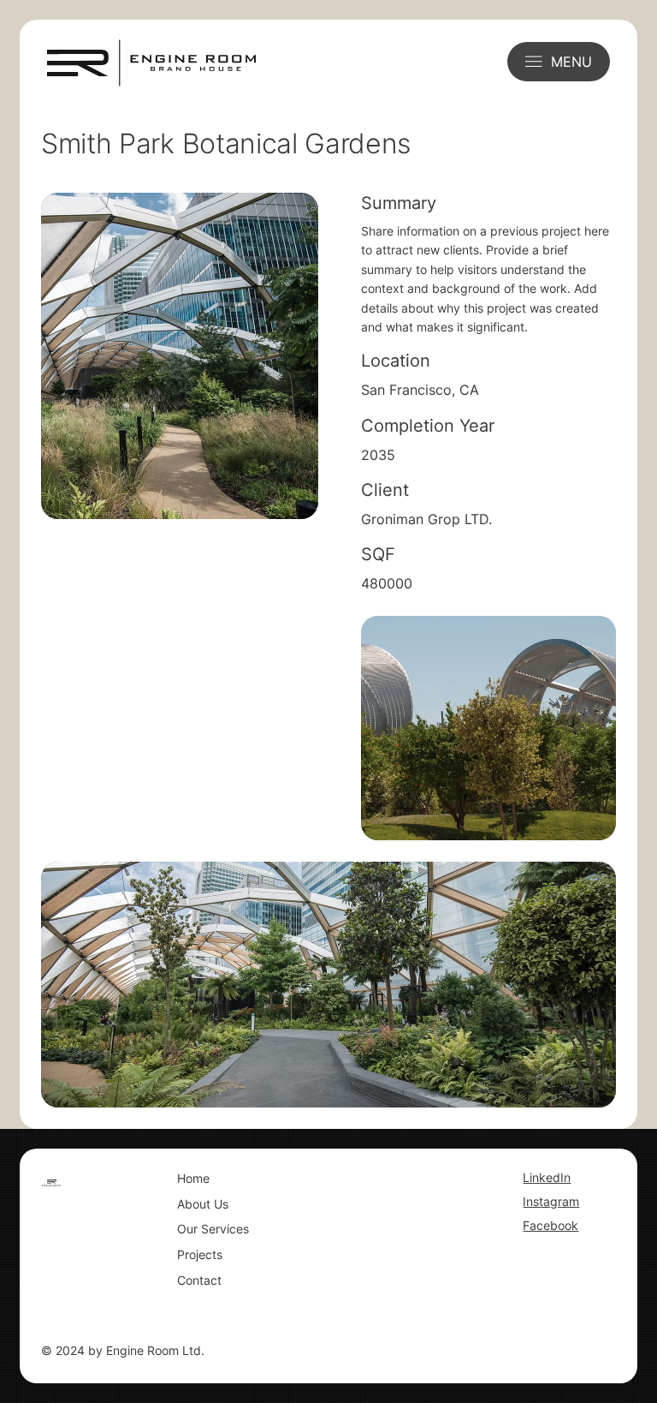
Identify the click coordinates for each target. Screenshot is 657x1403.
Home (193, 1178)
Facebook (550, 1225)
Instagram (551, 1201)
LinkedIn (547, 1177)
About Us (202, 1204)
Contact (199, 1280)
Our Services (213, 1228)
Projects (199, 1254)
